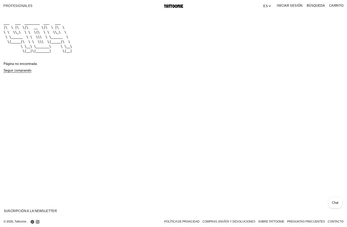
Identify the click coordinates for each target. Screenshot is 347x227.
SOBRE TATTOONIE (271, 221)
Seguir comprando (17, 70)
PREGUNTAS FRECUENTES (306, 221)
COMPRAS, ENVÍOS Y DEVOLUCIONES (228, 221)
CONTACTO (335, 221)
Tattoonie (20, 221)
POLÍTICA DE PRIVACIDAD (182, 221)
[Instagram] (37, 221)
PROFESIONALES (17, 6)
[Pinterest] (32, 221)
